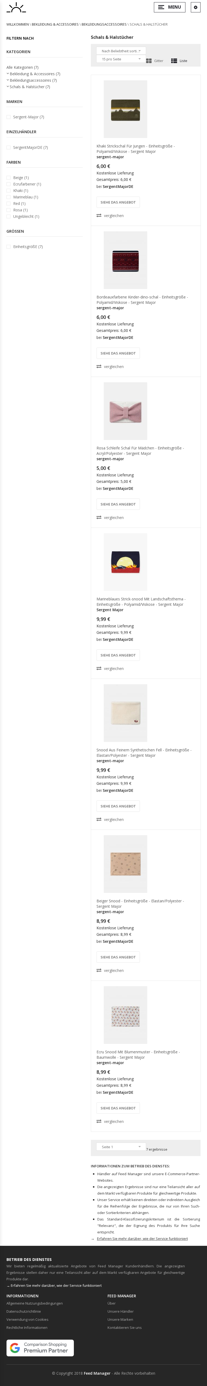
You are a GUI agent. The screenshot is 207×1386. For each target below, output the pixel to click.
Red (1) (19, 203)
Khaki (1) (20, 190)
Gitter (158, 60)
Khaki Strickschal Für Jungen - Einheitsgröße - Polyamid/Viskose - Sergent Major (135, 148)
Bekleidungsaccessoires (104, 24)
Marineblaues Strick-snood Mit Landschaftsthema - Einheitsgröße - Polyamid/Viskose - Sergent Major (141, 601)
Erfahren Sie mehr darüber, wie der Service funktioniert (142, 1238)
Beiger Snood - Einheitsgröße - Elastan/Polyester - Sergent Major (140, 903)
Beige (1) (21, 177)
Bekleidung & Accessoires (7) (35, 73)
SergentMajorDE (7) (30, 147)
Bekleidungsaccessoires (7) (33, 80)
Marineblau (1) (25, 197)
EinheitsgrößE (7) (28, 246)
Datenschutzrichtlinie (23, 1311)
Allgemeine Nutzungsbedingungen (34, 1303)
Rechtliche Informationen (26, 1327)
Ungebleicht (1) (26, 216)
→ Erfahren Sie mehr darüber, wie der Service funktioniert (54, 1285)
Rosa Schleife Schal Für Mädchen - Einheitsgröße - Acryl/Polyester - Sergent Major (140, 450)
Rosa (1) (20, 209)
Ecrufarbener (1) (27, 184)
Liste (183, 60)
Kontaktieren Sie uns (125, 1327)
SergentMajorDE (118, 186)
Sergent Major (109, 609)
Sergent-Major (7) (28, 116)
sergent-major (110, 156)
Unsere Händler (121, 1311)
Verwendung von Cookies (27, 1319)
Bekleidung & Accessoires (55, 24)
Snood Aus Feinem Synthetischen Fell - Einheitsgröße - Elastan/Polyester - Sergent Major (144, 752)
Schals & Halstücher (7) (30, 86)
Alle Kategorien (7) (22, 67)
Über (112, 1303)
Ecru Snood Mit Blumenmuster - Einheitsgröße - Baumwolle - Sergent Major (138, 1054)
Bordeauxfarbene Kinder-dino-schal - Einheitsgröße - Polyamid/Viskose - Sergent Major (142, 299)
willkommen (17, 24)
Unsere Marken (120, 1319)
